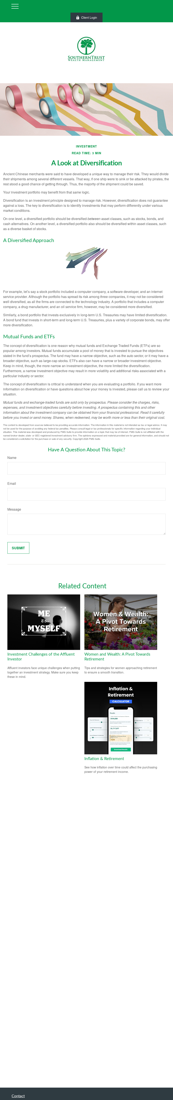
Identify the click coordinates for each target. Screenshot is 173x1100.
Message (14, 509)
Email (11, 483)
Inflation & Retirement (104, 759)
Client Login (89, 17)
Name (11, 457)
